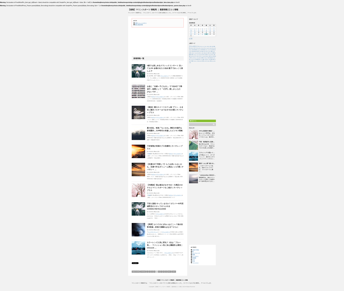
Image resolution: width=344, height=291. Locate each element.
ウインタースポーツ (205, 56)
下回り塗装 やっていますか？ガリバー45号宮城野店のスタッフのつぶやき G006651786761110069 (165, 206)
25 (194, 34)
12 (198, 30)
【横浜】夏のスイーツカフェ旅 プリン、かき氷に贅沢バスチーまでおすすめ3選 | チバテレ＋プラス (165, 109)
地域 (193, 51)
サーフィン (154, 232)
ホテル (153, 96)
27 (202, 34)
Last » (174, 271)
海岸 (193, 49)
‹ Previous (143, 271)
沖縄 (149, 153)
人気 (212, 46)
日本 (215, 49)
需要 (211, 59)
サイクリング (193, 56)
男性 (199, 59)
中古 (193, 261)
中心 (189, 59)
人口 (193, 259)
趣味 (214, 46)
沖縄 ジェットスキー (141, 23)
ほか (211, 49)
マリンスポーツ (164, 76)
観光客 (190, 54)
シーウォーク (193, 59)
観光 (214, 56)
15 (210, 30)
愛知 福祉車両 (139, 24)
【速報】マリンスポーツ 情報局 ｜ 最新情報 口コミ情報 (153, 9)
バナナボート (206, 59)
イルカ (198, 56)
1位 (209, 59)
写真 (191, 57)
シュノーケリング (199, 54)
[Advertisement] (158, 41)
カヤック (205, 57)
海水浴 (204, 49)
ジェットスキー (210, 54)
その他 (206, 54)
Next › (169, 271)
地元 (202, 51)
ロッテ (212, 56)
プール (214, 57)
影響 (211, 51)
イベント (194, 54)
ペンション (195, 262)
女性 (214, 54)
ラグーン (200, 56)
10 (191, 30)
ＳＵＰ (209, 49)
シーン (201, 59)
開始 (203, 59)
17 (191, 32)
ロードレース (196, 253)
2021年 (213, 59)
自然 (210, 56)
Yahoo (195, 51)
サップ (214, 51)
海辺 (189, 56)
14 (206, 30)
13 (202, 30)
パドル (200, 51)
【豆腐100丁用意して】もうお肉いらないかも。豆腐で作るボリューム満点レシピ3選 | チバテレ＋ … (165, 166)
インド (150, 232)
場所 (212, 57)
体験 (213, 49)
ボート (207, 51)
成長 (192, 54)
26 (198, 34)
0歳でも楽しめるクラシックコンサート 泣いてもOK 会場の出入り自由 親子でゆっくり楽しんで (165, 68)
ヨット (209, 51)
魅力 (211, 46)
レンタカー (195, 256)
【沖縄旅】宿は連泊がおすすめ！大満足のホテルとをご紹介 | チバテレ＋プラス (165, 187)
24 (191, 34)
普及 (197, 59)
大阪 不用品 (195, 249)
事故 (210, 57)
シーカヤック (194, 57)
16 (214, 30)
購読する (193, 121)
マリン (205, 46)
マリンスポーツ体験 (200, 57)
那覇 (193, 254)
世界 (198, 51)
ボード (207, 49)
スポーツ (208, 46)
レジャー (190, 51)
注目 (208, 57)
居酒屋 (194, 258)
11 (194, 30)
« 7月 (190, 38)
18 (194, 32)
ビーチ (204, 51)
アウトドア (199, 49)
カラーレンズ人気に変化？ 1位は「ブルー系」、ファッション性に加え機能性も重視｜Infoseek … (165, 245)
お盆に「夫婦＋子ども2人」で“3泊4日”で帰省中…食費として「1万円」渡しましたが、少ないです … (164, 89)
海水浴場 (195, 49)
